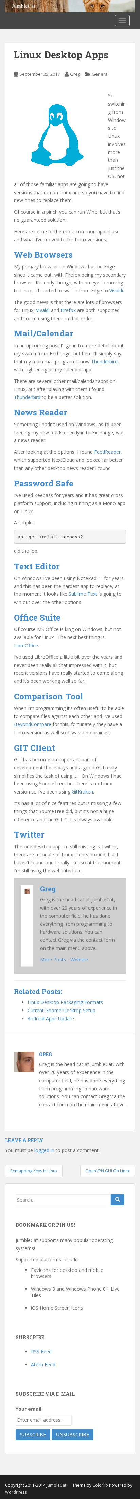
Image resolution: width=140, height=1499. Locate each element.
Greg (75, 74)
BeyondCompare (32, 724)
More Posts (53, 959)
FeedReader (107, 452)
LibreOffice (26, 645)
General (100, 74)
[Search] (117, 1199)
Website (79, 959)
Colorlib (100, 1485)
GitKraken (82, 791)
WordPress (16, 1492)
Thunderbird (104, 361)
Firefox (68, 310)
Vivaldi (116, 290)
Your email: (29, 1409)
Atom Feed (43, 1364)
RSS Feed (41, 1351)
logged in (44, 1150)
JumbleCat (56, 1485)
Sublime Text (83, 594)
